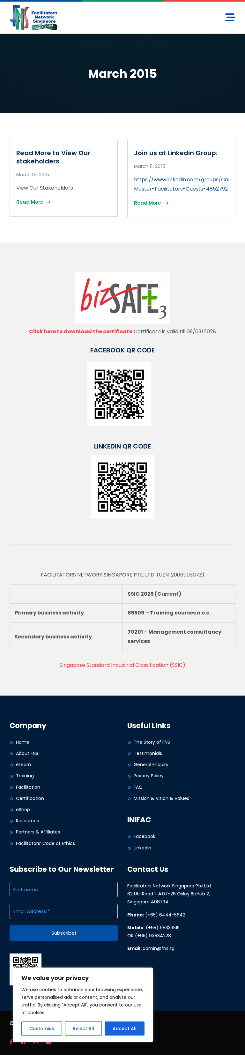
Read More (30, 202)
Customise (41, 1028)
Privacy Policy (149, 775)
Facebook (144, 836)
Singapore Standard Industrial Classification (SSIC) (122, 665)
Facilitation (28, 787)
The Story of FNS (152, 742)
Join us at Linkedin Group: (176, 152)
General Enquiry (151, 764)
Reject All (83, 1028)
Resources (27, 821)
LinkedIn (142, 848)
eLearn (23, 764)
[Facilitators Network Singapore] (33, 17)
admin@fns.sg (158, 948)
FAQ (138, 787)
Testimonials (148, 753)
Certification (30, 798)
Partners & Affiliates (38, 832)
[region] (83, 1005)
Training (25, 775)
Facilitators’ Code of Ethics (45, 843)
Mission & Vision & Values (161, 798)
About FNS (27, 753)
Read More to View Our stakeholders (53, 157)
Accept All (125, 1028)
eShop (23, 809)
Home (22, 742)
